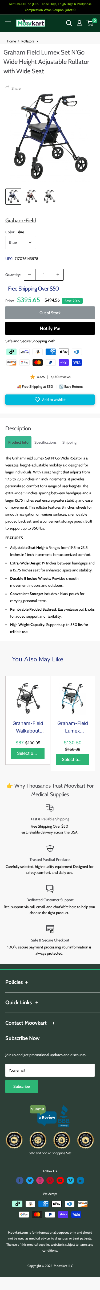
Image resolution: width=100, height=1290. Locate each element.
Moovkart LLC (63, 1266)
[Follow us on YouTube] (60, 1180)
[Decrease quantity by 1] (29, 274)
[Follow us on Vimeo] (70, 1180)
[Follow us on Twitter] (30, 1180)
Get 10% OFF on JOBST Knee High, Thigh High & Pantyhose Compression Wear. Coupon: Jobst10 (50, 7)
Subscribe (21, 1086)
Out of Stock (50, 312)
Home (11, 41)
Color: (14, 232)
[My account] (79, 23)
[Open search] (69, 23)
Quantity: (13, 274)
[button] (50, 399)
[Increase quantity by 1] (57, 274)
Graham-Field (20, 220)
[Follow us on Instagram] (40, 1180)
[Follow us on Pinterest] (50, 1180)
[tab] (18, 442)
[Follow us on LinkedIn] (80, 1180)
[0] (90, 23)
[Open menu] (8, 23)
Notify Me (50, 328)
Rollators (28, 41)
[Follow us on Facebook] (19, 1180)
